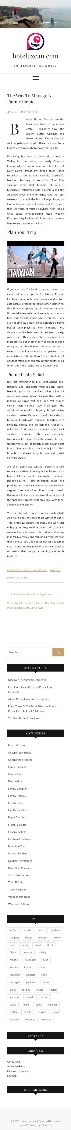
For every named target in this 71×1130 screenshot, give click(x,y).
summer (52, 1004)
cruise (57, 937)
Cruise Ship (15, 774)
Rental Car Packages (20, 868)
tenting (13, 1011)
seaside (30, 997)
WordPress (47, 1125)
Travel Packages (17, 889)
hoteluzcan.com (35, 55)
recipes (26, 989)
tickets (27, 1011)
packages (15, 982)
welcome (46, 1019)
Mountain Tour (17, 846)
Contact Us (13, 1061)
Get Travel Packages (19, 839)
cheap (28, 937)
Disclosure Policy (17, 1071)
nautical (30, 974)
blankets (55, 930)
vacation (14, 1019)
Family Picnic (16, 803)
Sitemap (12, 1075)
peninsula (31, 982)
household (30, 959)
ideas (45, 959)
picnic (24, 577)
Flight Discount (17, 817)
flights (13, 952)
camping (14, 937)
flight (50, 945)
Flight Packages (17, 824)
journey (14, 967)
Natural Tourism (17, 853)
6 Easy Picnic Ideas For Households (28, 699)
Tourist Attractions (19, 875)
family (54, 570)
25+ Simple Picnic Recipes (23, 718)
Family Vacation (35, 570)
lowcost (28, 967)
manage (12, 577)
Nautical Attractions (20, 860)
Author (13, 112)
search (53, 989)
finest (38, 945)
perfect (47, 982)
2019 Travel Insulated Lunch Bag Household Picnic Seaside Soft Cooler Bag (35, 605)
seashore (15, 997)
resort (39, 989)
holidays (14, 959)
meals (42, 967)
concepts (43, 937)
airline (13, 930)
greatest (27, 952)
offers (44, 974)
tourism (42, 1011)
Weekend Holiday (18, 904)
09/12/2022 (30, 112)
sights (13, 1004)
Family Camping (17, 788)
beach (41, 930)
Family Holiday (17, 795)
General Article (17, 831)
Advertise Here (16, 1066)
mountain (15, 974)
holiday (42, 952)
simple (26, 1004)
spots (39, 1004)
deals (12, 945)
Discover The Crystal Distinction (27, 679)
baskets (27, 930)
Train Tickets (15, 882)
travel (55, 1011)
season (44, 997)
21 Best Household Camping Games (29, 594)
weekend (30, 1019)
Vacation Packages (19, 896)
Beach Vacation (17, 745)
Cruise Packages (17, 766)
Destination (15, 781)
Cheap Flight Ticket (19, 752)
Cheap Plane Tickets (20, 759)
